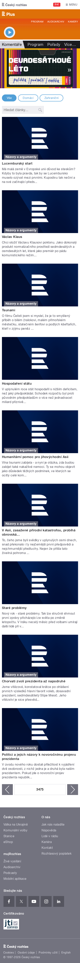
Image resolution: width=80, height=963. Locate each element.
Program (37, 21)
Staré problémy (14, 608)
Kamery (73, 21)
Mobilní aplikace (15, 879)
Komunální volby (15, 830)
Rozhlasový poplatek (56, 853)
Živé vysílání (12, 861)
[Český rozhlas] (14, 4)
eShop (8, 842)
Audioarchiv (55, 21)
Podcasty (10, 873)
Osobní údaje (26, 952)
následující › (72, 789)
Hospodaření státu (17, 383)
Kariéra (47, 842)
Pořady (53, 44)
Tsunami (8, 310)
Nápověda (49, 830)
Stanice (8, 836)
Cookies (8, 952)
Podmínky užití (48, 952)
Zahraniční (51, 98)
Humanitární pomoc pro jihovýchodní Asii (35, 457)
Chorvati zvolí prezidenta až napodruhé (33, 681)
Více (70, 44)
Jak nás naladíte (53, 824)
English (66, 952)
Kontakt (47, 848)
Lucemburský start (17, 163)
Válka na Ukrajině (15, 824)
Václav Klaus (12, 237)
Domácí (28, 98)
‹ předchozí (7, 789)
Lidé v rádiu (50, 836)
